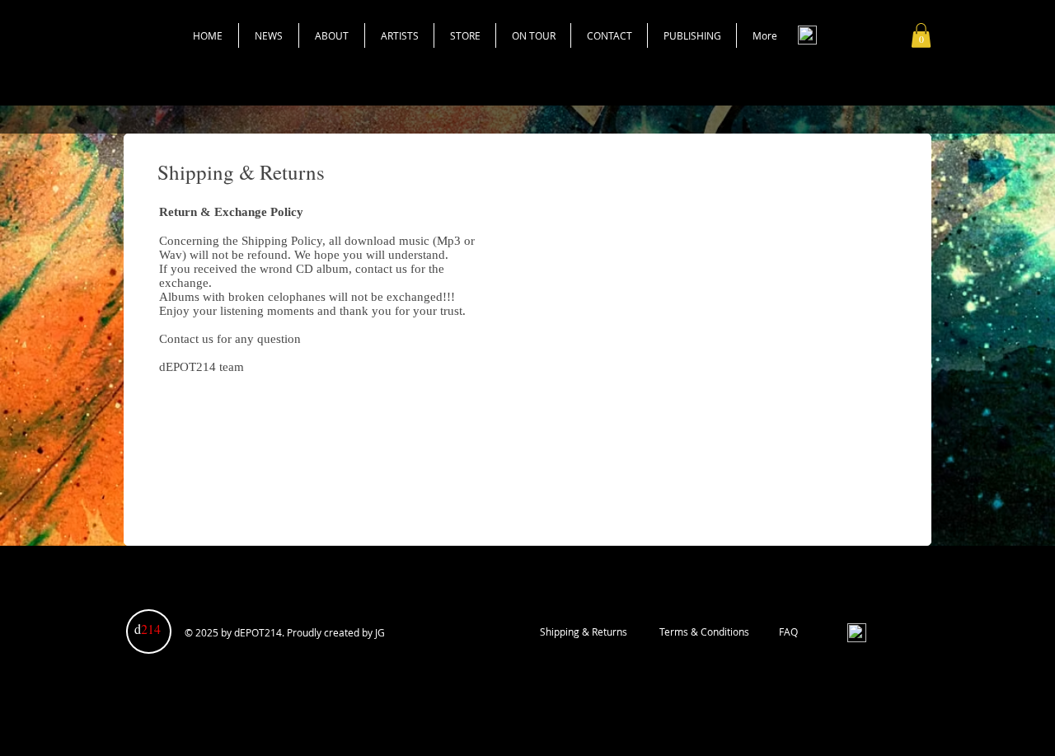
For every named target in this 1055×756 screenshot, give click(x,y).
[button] (921, 35)
